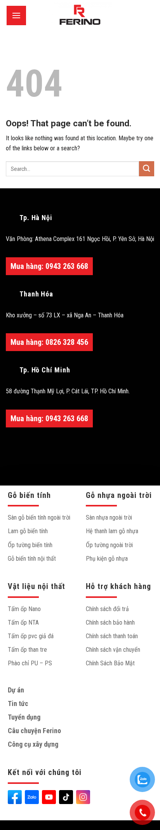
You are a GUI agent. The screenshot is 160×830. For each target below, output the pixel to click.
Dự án (16, 690)
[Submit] (146, 168)
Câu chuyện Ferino (34, 731)
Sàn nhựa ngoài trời (109, 517)
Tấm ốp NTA (23, 622)
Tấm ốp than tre (27, 649)
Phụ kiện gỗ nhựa (107, 558)
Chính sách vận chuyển (113, 649)
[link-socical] (15, 797)
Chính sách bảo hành (110, 622)
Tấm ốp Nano (24, 609)
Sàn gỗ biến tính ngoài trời (39, 517)
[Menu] (16, 15)
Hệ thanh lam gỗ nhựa (112, 531)
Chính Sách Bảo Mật (110, 663)
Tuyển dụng (24, 717)
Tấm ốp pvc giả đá (31, 636)
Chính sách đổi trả (107, 609)
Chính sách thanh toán (112, 636)
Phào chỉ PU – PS (30, 663)
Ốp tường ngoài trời (109, 545)
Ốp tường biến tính (30, 545)
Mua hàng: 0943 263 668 (49, 266)
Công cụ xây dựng (33, 744)
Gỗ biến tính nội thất (32, 558)
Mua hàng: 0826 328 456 (49, 342)
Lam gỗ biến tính (28, 531)
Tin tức (18, 703)
